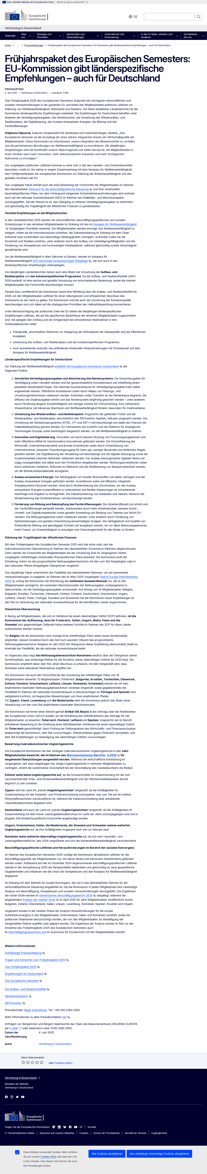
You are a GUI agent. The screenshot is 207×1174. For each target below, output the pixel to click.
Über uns (23, 36)
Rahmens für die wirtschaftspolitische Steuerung (59, 189)
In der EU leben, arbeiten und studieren (156, 36)
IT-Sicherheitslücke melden (20, 1133)
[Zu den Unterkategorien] (31, 35)
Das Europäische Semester (21, 980)
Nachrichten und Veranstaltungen (76, 36)
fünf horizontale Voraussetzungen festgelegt (60, 260)
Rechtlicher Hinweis (135, 1133)
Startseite (10, 35)
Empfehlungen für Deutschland (24, 973)
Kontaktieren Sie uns (190, 36)
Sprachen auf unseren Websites (57, 1133)
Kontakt (92, 1126)
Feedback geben (63, 1062)
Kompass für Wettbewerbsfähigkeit (115, 224)
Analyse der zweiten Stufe (39, 899)
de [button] (135, 16)
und (44, 932)
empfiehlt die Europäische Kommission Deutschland (87, 366)
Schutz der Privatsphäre (106, 1133)
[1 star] (23, 1062)
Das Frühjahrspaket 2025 (20, 966)
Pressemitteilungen (33, 45)
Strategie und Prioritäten (44, 36)
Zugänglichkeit (159, 1133)
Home (8, 45)
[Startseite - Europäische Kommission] (29, 15)
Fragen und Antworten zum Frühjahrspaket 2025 (35, 959)
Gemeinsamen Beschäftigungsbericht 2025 (65, 895)
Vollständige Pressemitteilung (23, 952)
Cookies (83, 1133)
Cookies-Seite (48, 1156)
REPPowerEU (13, 1003)
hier (64, 1017)
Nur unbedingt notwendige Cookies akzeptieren (159, 1153)
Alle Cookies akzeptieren (107, 1153)
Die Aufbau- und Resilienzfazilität (25, 989)
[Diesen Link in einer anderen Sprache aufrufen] (90, 189)
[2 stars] (25, 1062)
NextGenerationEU (16, 996)
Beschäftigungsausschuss (25, 932)
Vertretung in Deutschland (55, 1044)
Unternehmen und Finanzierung (114, 36)
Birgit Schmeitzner (35, 1010)
